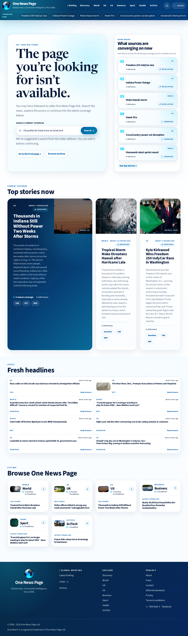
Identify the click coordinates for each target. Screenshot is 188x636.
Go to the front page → (30, 154)
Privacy (149, 595)
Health (142, 5)
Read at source (86, 392)
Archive (63, 588)
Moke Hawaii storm (89, 15)
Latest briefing (66, 575)
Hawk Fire (110, 15)
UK (104, 5)
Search (89, 130)
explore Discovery (35, 111)
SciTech (153, 5)
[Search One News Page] (167, 5)
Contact (149, 585)
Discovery (85, 5)
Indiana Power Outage (64, 15)
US (111, 5)
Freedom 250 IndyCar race (34, 15)
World (96, 5)
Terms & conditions (155, 600)
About (149, 575)
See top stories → (128, 165)
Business (121, 5)
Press (148, 580)
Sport (132, 5)
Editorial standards (155, 590)
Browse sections (56, 153)
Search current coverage (30, 123)
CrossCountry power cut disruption (137, 15)
